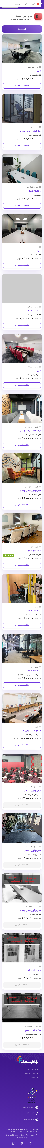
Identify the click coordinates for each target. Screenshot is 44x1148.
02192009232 (7, 6)
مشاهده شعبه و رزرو (22, 85)
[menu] (22, 1073)
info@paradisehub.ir (27, 1107)
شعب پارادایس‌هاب (31, 1069)
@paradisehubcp (28, 1119)
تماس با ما (33, 1077)
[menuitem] (22, 1069)
